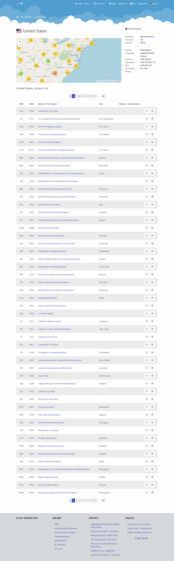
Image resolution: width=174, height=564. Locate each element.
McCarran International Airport (51, 422)
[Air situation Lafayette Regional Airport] (152, 321)
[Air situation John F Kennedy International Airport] (152, 282)
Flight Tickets (83, 3)
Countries (100, 3)
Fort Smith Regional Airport (50, 126)
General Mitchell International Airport (54, 165)
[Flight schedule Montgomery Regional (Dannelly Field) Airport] (147, 492)
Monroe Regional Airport (48, 485)
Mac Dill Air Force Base (48, 399)
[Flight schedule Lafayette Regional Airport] (147, 321)
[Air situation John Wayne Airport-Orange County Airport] (152, 290)
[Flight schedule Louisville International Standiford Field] (147, 368)
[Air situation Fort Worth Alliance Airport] (152, 142)
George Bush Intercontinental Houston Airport (58, 181)
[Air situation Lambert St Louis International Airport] (152, 329)
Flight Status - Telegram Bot (139, 528)
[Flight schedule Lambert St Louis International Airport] (147, 329)
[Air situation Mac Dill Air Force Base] (152, 399)
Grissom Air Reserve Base (49, 204)
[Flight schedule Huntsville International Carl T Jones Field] (147, 243)
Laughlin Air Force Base (48, 344)
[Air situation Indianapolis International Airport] (152, 251)
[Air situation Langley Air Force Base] (152, 336)
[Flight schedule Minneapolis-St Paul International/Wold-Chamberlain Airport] (147, 469)
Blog (113, 3)
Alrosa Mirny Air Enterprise (66, 528)
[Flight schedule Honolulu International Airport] (147, 235)
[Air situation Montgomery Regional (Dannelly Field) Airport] (152, 492)
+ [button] (20, 41)
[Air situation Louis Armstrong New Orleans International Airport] (152, 360)
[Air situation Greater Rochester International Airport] (152, 189)
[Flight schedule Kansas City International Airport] (147, 305)
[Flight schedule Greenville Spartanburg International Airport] (147, 196)
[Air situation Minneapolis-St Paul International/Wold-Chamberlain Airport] (152, 469)
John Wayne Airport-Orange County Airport (56, 290)
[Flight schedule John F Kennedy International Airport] (147, 282)
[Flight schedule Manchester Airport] (147, 407)
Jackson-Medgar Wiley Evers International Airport (59, 259)
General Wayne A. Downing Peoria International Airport (61, 173)
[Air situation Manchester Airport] (152, 407)
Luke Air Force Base (46, 391)
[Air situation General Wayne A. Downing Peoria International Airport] (152, 173)
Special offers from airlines (139, 524)
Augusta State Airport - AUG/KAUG (105, 555)
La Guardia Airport (45, 313)
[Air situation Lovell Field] (152, 375)
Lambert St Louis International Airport (54, 329)
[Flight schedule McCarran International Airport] (147, 422)
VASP (57, 524)
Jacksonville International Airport (52, 266)
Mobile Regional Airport (48, 477)
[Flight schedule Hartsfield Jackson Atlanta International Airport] (147, 220)
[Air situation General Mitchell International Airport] (152, 165)
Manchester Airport (46, 407)
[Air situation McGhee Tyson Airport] (152, 438)
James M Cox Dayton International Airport (56, 274)
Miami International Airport (49, 461)
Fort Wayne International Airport (52, 134)
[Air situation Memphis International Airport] (152, 446)
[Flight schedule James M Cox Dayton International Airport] (147, 274)
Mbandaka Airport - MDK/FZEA (104, 535)
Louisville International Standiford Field (55, 368)
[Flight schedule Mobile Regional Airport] (147, 477)
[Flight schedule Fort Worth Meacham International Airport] (147, 150)
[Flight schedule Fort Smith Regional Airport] (147, 126)
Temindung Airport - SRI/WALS (104, 539)
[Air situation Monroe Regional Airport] (152, 485)
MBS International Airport (49, 414)
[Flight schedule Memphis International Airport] (147, 446)
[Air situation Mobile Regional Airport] (152, 477)
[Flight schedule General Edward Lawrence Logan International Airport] (147, 157)
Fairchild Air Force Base (48, 111)
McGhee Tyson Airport (47, 438)
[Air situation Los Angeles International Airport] (152, 352)
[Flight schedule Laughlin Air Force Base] (147, 344)
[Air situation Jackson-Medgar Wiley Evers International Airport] (152, 259)
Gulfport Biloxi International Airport (53, 212)
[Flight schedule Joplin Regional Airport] (147, 298)
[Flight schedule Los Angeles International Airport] (147, 352)
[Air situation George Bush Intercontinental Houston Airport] (152, 181)
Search (124, 3)
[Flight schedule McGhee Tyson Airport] (147, 438)
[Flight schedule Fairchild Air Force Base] (147, 111)
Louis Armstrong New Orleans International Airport (60, 360)
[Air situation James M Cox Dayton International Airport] (152, 274)
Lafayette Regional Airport (49, 321)
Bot (134, 3)
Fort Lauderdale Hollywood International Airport (59, 119)
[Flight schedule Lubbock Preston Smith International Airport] (147, 383)
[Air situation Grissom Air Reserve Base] (152, 204)
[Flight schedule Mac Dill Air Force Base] (147, 399)
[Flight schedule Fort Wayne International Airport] (147, 134)
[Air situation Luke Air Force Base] (152, 391)
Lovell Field (43, 375)
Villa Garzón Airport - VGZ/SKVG (104, 531)
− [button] (20, 45)
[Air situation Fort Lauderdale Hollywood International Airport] (152, 118)
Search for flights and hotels (139, 532)
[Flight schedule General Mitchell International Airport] (147, 165)
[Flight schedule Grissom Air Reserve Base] (147, 204)
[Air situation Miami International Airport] (152, 461)
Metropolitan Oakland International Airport (56, 453)
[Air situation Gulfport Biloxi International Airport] (152, 212)
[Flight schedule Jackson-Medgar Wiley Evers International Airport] (147, 259)
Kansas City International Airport (52, 305)
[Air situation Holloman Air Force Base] (152, 228)
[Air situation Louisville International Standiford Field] (152, 368)
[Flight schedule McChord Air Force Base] (147, 430)
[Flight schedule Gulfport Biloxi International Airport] (147, 212)
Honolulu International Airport (51, 235)
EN (154, 3)
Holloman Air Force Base (48, 228)
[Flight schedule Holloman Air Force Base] (147, 228)
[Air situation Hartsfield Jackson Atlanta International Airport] (152, 220)
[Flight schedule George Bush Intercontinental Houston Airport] (147, 181)
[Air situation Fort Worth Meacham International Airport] (152, 150)
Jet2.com (58, 548)
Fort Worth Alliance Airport (49, 142)
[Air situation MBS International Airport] (152, 414)
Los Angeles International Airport (52, 352)
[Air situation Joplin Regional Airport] (152, 298)
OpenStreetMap (108, 82)
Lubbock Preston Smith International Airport (57, 383)
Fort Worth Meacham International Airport (56, 150)
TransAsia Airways (62, 536)
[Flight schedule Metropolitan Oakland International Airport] (147, 453)
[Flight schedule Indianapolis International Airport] (147, 251)
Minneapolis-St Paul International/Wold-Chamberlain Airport (64, 469)
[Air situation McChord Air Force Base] (152, 430)
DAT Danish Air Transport (65, 532)
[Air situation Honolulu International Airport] (152, 235)
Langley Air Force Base (47, 337)
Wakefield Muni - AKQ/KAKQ (103, 550)
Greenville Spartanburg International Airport (57, 196)
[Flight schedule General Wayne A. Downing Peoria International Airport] (147, 173)
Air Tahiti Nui (60, 544)
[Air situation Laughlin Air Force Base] (152, 344)
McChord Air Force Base (48, 430)
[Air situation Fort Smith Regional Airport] (152, 126)
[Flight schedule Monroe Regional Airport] (147, 485)
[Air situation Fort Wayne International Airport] (152, 134)
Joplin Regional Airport (47, 298)
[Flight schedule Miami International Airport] (147, 461)
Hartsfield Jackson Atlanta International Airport (58, 220)
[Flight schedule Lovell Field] (147, 375)
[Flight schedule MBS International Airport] (147, 414)
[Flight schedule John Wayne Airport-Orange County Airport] (147, 290)
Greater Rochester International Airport (55, 189)
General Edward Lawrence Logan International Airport (61, 157)
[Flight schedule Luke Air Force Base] (147, 391)
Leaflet (98, 82)
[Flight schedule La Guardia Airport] (147, 313)
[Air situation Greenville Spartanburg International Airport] (152, 196)
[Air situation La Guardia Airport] (152, 313)
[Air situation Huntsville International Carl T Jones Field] (152, 243)
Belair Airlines (60, 540)
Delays (144, 3)
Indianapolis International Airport (52, 251)
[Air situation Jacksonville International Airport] (152, 266)
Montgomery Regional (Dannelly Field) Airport (57, 492)
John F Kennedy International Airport (53, 282)
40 (103, 96)
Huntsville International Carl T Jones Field (56, 243)
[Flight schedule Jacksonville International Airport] (147, 266)
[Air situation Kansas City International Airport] (152, 305)
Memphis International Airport (51, 446)
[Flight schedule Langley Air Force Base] (147, 336)
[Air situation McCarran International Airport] (152, 422)
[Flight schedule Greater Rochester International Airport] (147, 189)
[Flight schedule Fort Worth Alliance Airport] (147, 142)
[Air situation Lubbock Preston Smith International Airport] (152, 383)
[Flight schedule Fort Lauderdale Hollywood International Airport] (147, 118)
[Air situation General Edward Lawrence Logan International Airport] (152, 157)
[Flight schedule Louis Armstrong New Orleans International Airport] (147, 360)
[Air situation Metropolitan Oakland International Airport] (152, 453)
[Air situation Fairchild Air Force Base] (152, 111)
